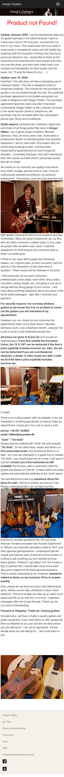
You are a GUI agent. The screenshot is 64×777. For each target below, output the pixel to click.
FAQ (5, 748)
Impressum (8, 734)
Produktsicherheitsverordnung (18, 754)
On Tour (7, 721)
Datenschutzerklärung (14, 728)
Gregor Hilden (10, 715)
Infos (5, 741)
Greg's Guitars (11, 4)
